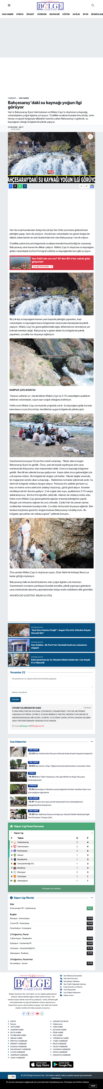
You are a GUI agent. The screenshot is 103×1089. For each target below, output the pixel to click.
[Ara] (92, 5)
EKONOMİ (54, 14)
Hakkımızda (57, 1024)
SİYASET (30, 14)
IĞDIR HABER (58, 1032)
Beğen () (26, 726)
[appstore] (40, 1064)
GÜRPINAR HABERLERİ (19, 1055)
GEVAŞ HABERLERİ (60, 1052)
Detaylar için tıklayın (51, 889)
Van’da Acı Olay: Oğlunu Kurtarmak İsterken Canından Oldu (59, 766)
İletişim (13, 1024)
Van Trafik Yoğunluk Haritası (75, 984)
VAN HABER (7, 14)
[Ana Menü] (9, 6)
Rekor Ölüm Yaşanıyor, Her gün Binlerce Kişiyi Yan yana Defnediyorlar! (56, 778)
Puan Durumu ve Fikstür (73, 987)
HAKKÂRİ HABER (16, 1030)
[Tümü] (92, 742)
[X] (28, 1014)
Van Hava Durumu (71, 978)
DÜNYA (19, 14)
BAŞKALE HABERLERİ (18, 1047)
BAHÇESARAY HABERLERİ (20, 1049)
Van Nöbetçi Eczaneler (73, 976)
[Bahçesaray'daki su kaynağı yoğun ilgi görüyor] (51, 157)
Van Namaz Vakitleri (72, 981)
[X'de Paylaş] (15, 186)
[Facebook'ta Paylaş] (10, 186)
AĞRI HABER (58, 1027)
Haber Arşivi (68, 995)
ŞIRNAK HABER (16, 1038)
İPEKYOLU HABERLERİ (18, 1041)
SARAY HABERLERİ (17, 1058)
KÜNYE (13, 1021)
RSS (13, 1077)
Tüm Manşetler (70, 990)
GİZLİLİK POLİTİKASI (60, 1021)
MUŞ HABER (58, 1035)
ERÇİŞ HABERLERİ (59, 1044)
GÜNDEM (41, 14)
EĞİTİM (66, 14)
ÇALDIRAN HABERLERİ (61, 1049)
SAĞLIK (76, 14)
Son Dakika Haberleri (72, 993)
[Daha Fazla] (25, 186)
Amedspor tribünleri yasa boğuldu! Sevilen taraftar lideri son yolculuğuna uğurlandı (59, 791)
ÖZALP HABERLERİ (60, 1047)
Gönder (15, 699)
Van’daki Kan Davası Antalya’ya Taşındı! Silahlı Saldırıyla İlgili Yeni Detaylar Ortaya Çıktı (58, 816)
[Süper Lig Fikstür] (92, 898)
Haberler (12, 98)
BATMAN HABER (59, 1030)
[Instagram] (33, 1014)
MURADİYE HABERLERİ (61, 1055)
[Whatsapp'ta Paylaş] (20, 186)
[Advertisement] (53, 77)
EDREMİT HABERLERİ (18, 1044)
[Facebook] (24, 1014)
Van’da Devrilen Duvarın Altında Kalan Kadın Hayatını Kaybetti (60, 753)
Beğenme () (38, 726)
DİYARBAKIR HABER (18, 1035)
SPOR (85, 14)
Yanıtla (17, 726)
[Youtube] (37, 1014)
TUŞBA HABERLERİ (60, 1041)
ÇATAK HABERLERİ (17, 1052)
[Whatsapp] (42, 1014)
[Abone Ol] (92, 186)
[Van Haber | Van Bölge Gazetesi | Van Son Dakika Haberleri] (50, 5)
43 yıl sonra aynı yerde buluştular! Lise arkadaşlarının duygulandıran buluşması (55, 803)
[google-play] (63, 1064)
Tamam (92, 1086)
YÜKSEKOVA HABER (61, 1038)
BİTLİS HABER (15, 1032)
